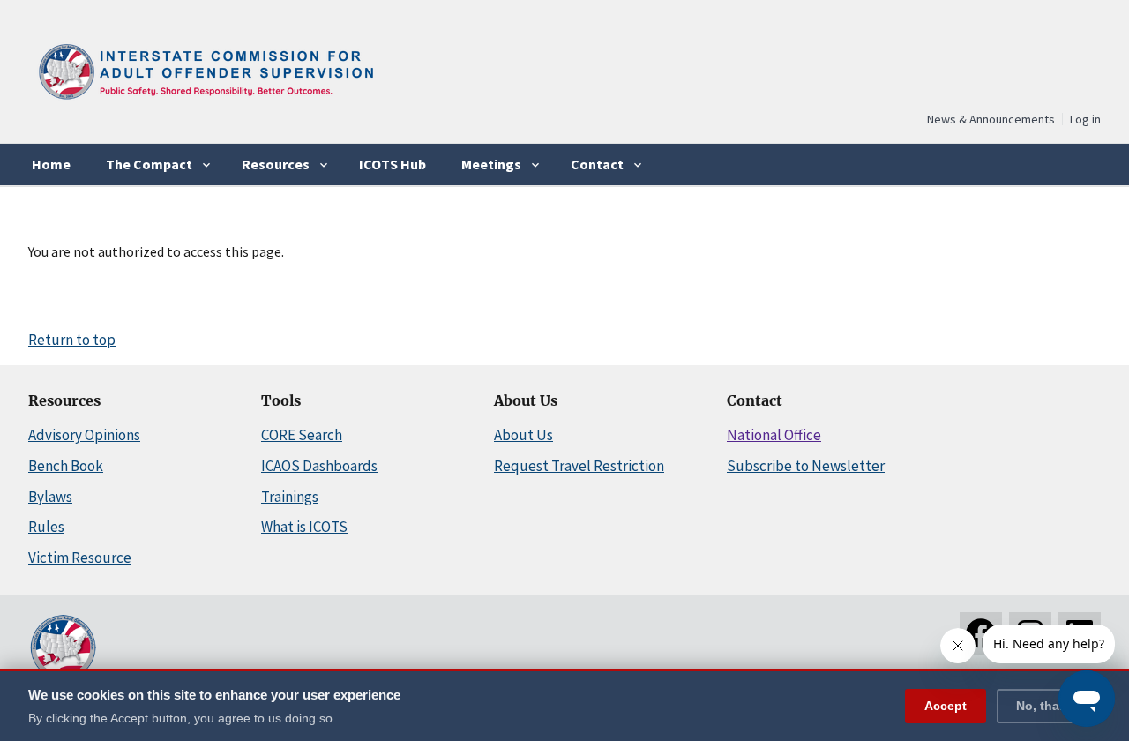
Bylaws (50, 496)
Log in (1085, 119)
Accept (945, 705)
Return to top (72, 339)
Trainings (289, 496)
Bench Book (65, 465)
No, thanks (1048, 705)
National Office (774, 435)
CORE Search (301, 435)
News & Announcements (991, 119)
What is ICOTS (304, 526)
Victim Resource (79, 557)
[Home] (204, 105)
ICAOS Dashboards (319, 465)
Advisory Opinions (84, 435)
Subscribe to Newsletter (806, 465)
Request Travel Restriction (579, 465)
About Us (523, 435)
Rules (46, 526)
